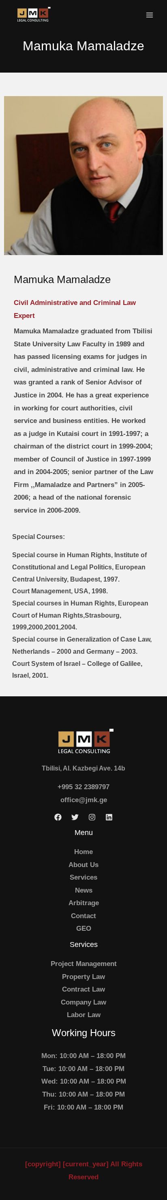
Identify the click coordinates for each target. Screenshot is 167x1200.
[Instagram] (92, 817)
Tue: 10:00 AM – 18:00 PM (83, 1069)
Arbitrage (84, 903)
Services (83, 877)
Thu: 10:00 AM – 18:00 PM (83, 1094)
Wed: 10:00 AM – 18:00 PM (83, 1081)
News (83, 890)
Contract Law (83, 989)
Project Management (84, 964)
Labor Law (84, 1015)
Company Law (83, 1002)
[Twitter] (75, 817)
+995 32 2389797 (83, 787)
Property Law (83, 977)
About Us (83, 865)
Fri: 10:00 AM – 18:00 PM (83, 1107)
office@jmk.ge (83, 800)
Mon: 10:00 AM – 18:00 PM (83, 1056)
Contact (83, 916)
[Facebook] (58, 817)
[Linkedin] (109, 817)
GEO (83, 928)
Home (83, 852)
